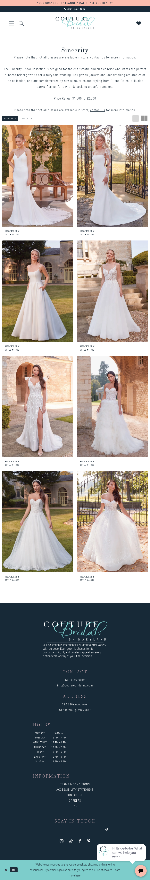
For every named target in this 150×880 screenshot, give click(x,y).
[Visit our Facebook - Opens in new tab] (80, 841)
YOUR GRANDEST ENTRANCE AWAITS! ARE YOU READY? (75, 3)
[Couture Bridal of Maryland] (75, 23)
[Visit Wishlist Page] (139, 23)
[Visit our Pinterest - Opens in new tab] (88, 841)
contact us (97, 57)
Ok (14, 870)
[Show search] (21, 23)
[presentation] (37, 176)
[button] (12, 23)
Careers (75, 800)
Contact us (75, 795)
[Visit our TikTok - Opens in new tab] (71, 841)
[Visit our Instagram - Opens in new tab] (61, 841)
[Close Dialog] (5, 869)
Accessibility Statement (74, 789)
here (77, 875)
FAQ (75, 806)
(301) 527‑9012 (75, 680)
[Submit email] (106, 830)
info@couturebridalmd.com (75, 685)
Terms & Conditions (75, 784)
